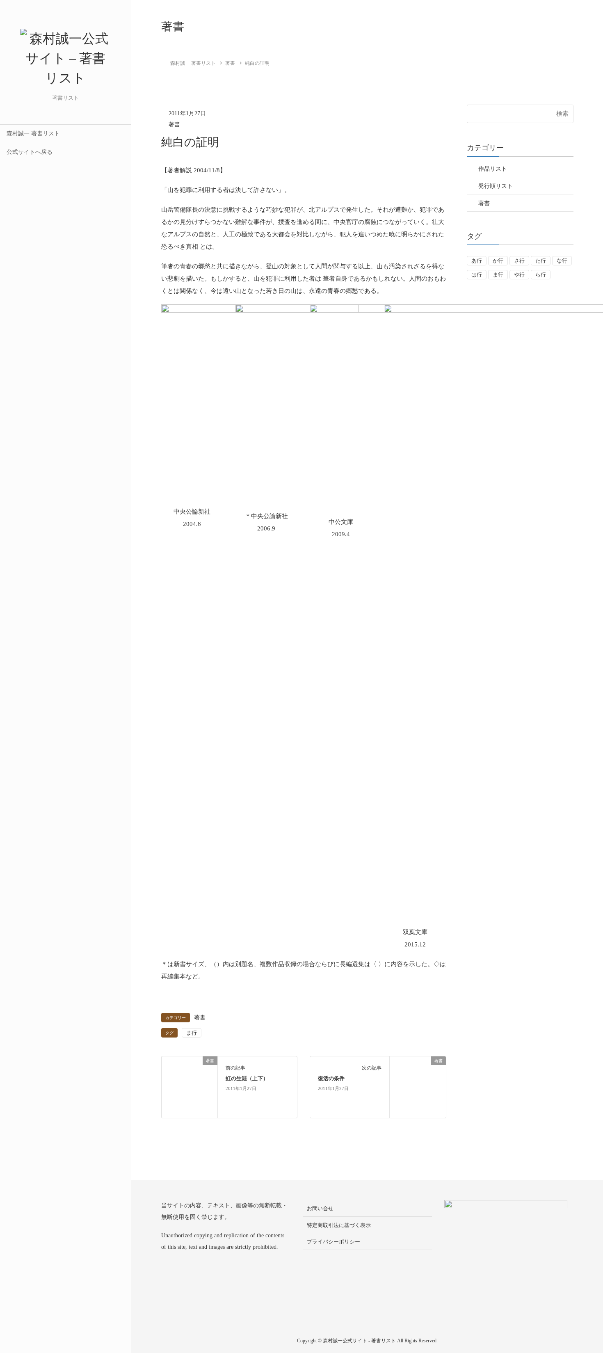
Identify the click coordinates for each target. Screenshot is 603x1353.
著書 (174, 124)
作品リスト (492, 168)
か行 (498, 261)
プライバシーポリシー (333, 1242)
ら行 (540, 275)
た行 (540, 261)
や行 (519, 275)
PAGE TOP (582, 1305)
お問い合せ (320, 1208)
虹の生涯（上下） (247, 1078)
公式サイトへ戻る (30, 152)
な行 (562, 261)
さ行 (519, 261)
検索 (562, 113)
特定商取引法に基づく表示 (339, 1225)
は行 (476, 275)
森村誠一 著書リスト (33, 133)
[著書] (190, 1086)
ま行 (191, 1033)
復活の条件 (331, 1078)
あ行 (476, 261)
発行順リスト (495, 186)
